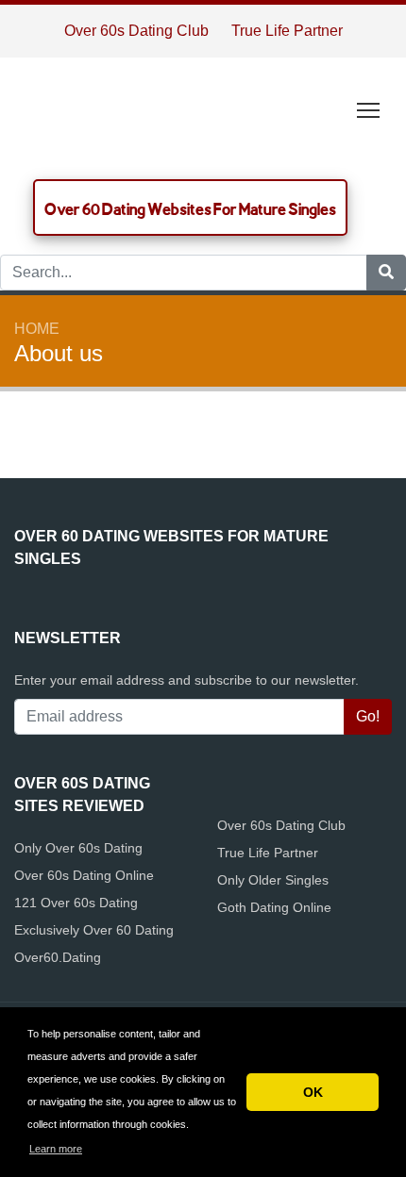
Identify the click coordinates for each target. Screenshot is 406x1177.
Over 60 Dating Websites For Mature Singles (190, 209)
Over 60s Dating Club (136, 31)
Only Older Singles (273, 879)
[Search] (386, 272)
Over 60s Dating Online (84, 875)
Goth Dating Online (274, 907)
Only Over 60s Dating (78, 847)
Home (36, 329)
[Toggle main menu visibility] (368, 109)
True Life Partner (287, 31)
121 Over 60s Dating (76, 902)
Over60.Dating (57, 957)
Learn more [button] (55, 1148)
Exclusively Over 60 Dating (94, 929)
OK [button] (313, 1092)
